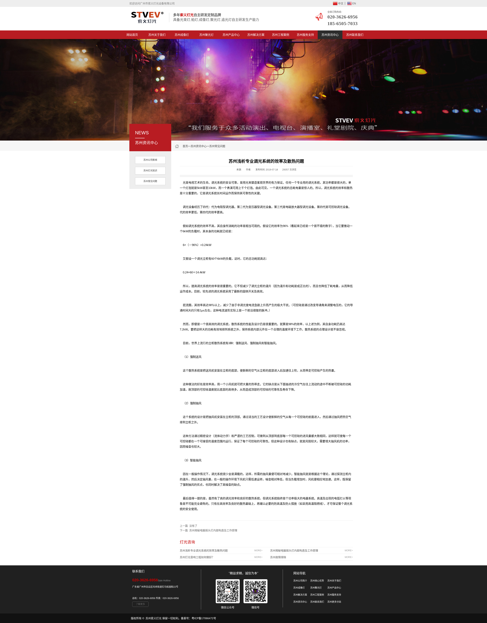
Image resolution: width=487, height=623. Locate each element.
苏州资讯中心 (330, 34)
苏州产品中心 (231, 34)
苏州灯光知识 (150, 170)
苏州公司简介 (300, 580)
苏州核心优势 (317, 580)
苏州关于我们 (157, 34)
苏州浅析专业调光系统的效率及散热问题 (221, 550)
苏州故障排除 (311, 557)
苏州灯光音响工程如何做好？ (221, 557)
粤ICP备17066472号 (204, 618)
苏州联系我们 (354, 34)
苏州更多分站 (334, 602)
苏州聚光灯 (206, 34)
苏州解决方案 (255, 34)
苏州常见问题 (217, 146)
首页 (185, 146)
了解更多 (140, 604)
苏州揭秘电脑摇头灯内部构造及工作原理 (213, 530)
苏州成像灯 (182, 34)
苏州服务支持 (305, 34)
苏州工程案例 (280, 34)
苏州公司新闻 (150, 160)
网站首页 (132, 34)
